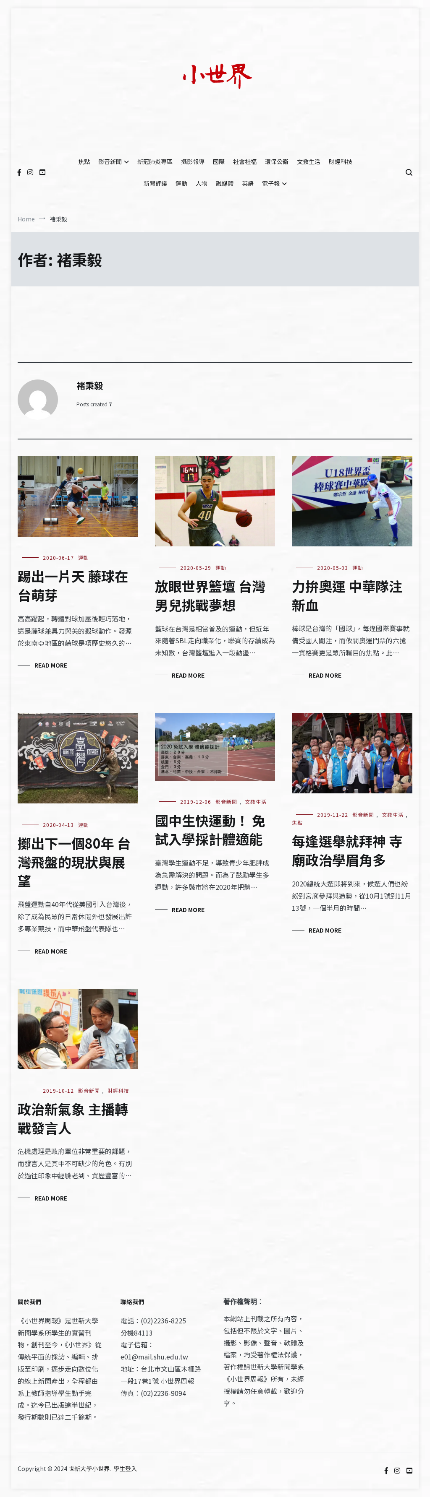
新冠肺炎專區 (155, 161)
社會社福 (245, 161)
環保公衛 (276, 161)
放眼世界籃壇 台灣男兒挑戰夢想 (210, 595)
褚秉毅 (89, 385)
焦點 (84, 161)
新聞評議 (155, 183)
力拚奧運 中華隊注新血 (347, 595)
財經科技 (340, 161)
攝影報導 (193, 161)
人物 (201, 183)
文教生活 (308, 161)
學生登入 (125, 1468)
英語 (248, 183)
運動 (181, 183)
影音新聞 (110, 161)
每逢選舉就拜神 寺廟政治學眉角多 (347, 850)
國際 (219, 161)
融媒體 (224, 183)
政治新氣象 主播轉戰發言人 (73, 1118)
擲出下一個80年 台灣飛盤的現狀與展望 (74, 861)
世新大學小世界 (89, 1468)
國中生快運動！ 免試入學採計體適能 (210, 830)
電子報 (271, 183)
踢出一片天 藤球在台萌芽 (73, 585)
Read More (50, 665)
